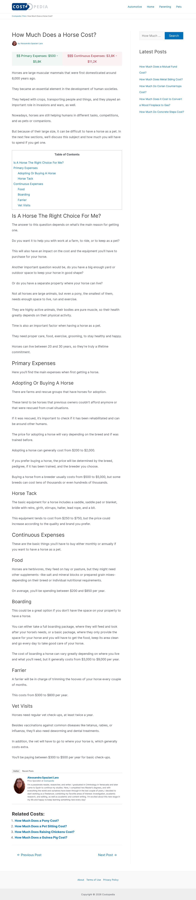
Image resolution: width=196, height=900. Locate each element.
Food (21, 189)
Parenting (165, 6)
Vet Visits (24, 205)
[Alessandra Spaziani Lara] (19, 785)
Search (174, 35)
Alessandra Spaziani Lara (43, 777)
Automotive (135, 6)
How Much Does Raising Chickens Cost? (44, 832)
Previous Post (29, 855)
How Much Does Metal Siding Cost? (161, 79)
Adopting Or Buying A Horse (37, 173)
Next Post (107, 855)
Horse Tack (25, 178)
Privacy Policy (111, 879)
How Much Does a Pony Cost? (37, 820)
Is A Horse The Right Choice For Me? (38, 162)
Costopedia (16, 16)
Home (150, 6)
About (80, 879)
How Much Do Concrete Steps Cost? (161, 111)
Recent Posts (28, 771)
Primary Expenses (25, 168)
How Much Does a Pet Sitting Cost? (41, 826)
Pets (179, 6)
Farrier (22, 200)
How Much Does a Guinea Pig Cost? (41, 837)
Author (16, 771)
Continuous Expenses (28, 184)
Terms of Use (93, 879)
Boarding (24, 194)
